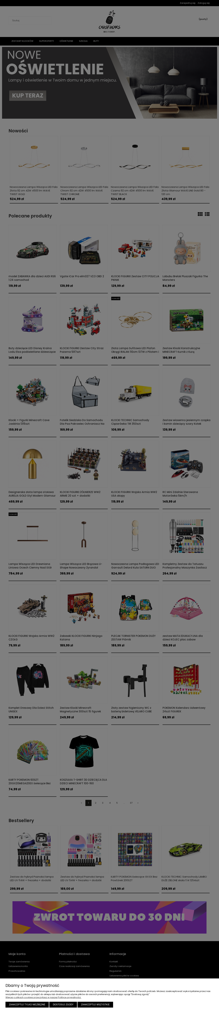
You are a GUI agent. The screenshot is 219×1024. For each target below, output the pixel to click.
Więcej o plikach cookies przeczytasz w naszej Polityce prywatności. (43, 997)
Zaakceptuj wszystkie (95, 1004)
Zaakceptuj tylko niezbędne (27, 1004)
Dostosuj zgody (63, 1004)
